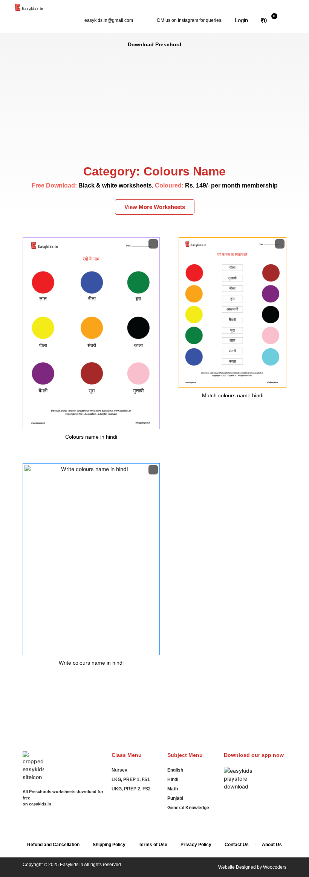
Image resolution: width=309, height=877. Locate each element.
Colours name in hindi (91, 437)
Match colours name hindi (232, 395)
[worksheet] (91, 333)
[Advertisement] (154, 105)
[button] (237, 20)
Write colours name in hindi (91, 663)
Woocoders (274, 867)
